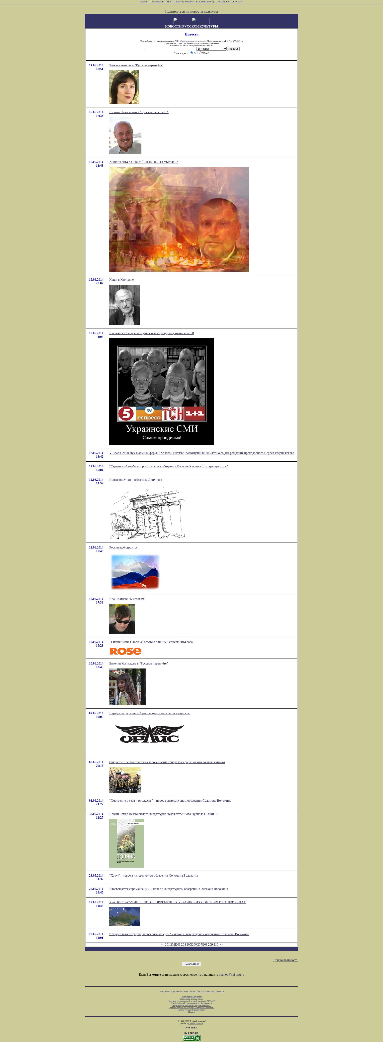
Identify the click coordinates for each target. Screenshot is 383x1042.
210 (215, 944)
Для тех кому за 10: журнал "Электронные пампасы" (191, 1008)
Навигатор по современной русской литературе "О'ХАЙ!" (191, 1001)
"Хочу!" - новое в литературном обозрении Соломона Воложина (153, 875)
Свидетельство (186, 41)
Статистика (209, 991)
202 (172, 944)
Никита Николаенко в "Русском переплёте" (139, 112)
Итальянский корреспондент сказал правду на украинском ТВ (151, 333)
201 (167, 944)
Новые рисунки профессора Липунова (135, 479)
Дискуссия (237, 1)
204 (183, 944)
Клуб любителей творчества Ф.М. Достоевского (191, 1003)
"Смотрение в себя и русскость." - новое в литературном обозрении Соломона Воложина (170, 800)
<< (162, 944)
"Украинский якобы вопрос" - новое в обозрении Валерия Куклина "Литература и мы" (168, 466)
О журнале (175, 991)
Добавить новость (285, 960)
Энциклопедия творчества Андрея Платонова (191, 1005)
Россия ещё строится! (123, 547)
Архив (192, 991)
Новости (189, 1)
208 (205, 944)
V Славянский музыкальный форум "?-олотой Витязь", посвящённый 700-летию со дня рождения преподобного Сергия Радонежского (201, 453)
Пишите (178, 1)
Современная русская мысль (191, 999)
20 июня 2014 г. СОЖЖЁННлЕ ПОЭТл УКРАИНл (143, 162)
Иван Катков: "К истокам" (127, 599)
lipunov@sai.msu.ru (231, 974)
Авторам (184, 991)
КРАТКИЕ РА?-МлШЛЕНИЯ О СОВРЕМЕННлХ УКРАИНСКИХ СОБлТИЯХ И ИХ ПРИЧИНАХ (177, 902)
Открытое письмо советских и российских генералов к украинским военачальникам (167, 762)
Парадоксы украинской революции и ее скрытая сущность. (149, 713)
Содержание (157, 1)
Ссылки (200, 991)
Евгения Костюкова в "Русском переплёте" (138, 663)
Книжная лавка (204, 1)
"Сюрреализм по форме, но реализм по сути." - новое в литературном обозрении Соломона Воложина (179, 934)
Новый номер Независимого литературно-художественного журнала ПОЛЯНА (163, 814)
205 (189, 944)
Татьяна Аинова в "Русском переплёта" (136, 65)
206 (194, 944)
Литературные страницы (192, 997)
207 (199, 944)
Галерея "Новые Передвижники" (191, 1010)
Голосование (221, 1)
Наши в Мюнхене (121, 279)
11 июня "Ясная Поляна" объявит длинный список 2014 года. (151, 642)
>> (221, 944)
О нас (169, 1)
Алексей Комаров (195, 1023)
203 (178, 944)
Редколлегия (164, 991)
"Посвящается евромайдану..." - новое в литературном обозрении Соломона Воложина (168, 889)
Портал (144, 1)
